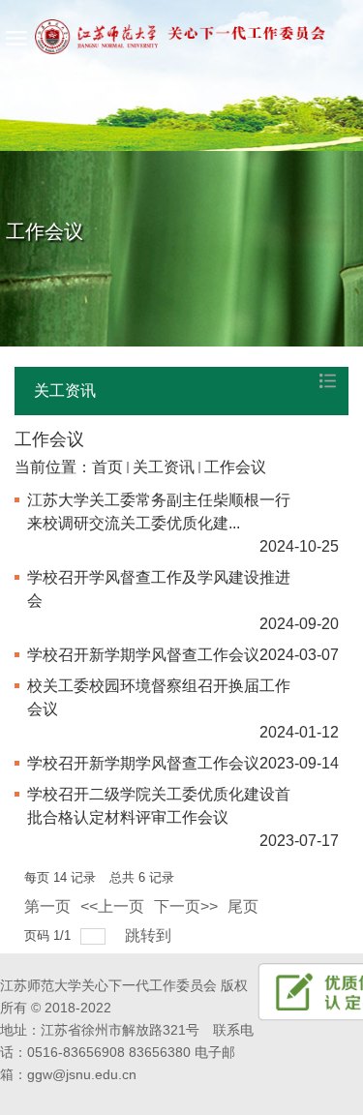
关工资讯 (164, 467)
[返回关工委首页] (162, 58)
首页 (107, 467)
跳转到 (150, 935)
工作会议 (235, 467)
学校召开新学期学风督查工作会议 (143, 655)
